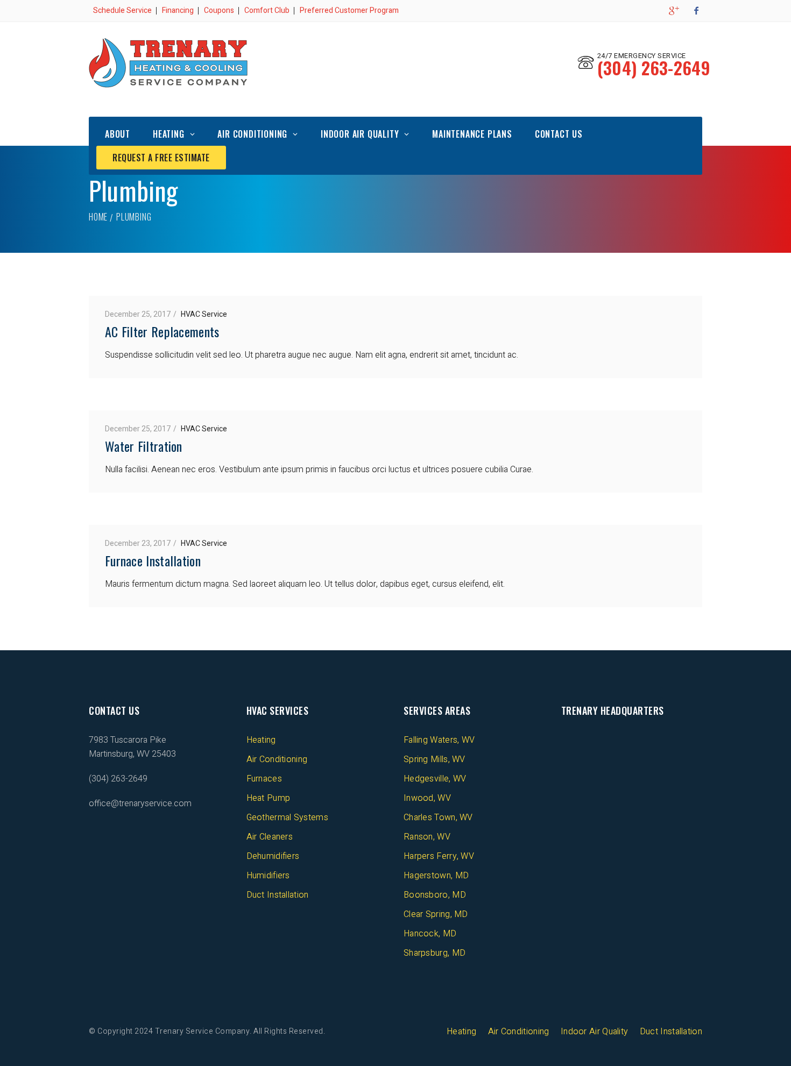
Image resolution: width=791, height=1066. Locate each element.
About (117, 133)
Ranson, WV (427, 836)
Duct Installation (277, 895)
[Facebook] (696, 10)
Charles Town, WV (438, 817)
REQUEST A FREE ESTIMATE (161, 157)
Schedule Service (122, 10)
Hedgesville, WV (435, 778)
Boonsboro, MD (435, 895)
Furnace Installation (153, 560)
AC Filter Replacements (162, 331)
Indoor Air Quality (360, 133)
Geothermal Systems (287, 817)
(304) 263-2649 (653, 67)
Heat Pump (268, 798)
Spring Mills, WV (434, 759)
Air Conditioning (252, 133)
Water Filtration (143, 446)
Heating (169, 133)
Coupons (219, 10)
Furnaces (264, 778)
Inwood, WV (427, 798)
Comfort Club (266, 10)
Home (98, 216)
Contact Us (559, 133)
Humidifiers (268, 875)
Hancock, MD (430, 933)
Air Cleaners (269, 836)
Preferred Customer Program (349, 10)
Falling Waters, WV (439, 740)
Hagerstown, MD (436, 875)
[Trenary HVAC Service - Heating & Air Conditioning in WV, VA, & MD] (168, 63)
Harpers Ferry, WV (439, 856)
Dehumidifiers (273, 856)
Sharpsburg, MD (434, 953)
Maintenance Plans (472, 133)
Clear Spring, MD (436, 914)
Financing (178, 10)
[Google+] (673, 10)
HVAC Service (204, 314)
